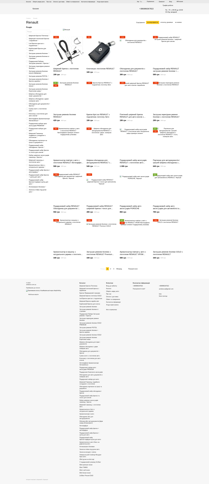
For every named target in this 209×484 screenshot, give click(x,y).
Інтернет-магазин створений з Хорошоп (37, 479)
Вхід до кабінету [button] (111, 286)
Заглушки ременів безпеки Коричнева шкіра (88, 338)
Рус (141, 1)
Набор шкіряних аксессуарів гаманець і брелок (88, 401)
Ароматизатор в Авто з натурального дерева (87, 410)
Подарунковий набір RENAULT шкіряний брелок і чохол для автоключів (100, 208)
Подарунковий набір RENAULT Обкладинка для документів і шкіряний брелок (66, 208)
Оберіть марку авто (39, 2)
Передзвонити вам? (139, 289)
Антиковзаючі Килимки (86, 446)
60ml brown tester (85, 473)
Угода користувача (102, 2)
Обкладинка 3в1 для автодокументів (86, 417)
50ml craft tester (84, 470)
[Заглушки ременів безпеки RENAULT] (68, 97)
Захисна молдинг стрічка (87, 452)
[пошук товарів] (104, 8)
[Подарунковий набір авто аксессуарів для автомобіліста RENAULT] (168, 188)
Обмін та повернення (72, 2)
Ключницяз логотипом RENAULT (100, 69)
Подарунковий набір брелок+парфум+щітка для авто (90, 438)
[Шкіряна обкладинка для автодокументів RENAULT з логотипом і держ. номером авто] (101, 142)
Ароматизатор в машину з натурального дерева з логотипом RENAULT (67, 254)
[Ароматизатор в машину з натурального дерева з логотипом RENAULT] (68, 234)
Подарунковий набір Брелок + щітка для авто (89, 434)
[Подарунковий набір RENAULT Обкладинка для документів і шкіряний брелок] (68, 188)
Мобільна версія (33, 294)
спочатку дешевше (166, 22)
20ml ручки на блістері (86, 459)
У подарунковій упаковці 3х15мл (90, 462)
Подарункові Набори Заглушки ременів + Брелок (89, 315)
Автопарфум (83, 425)
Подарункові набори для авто (89, 379)
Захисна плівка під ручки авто (89, 449)
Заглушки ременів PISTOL (88, 327)
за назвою (178, 22)
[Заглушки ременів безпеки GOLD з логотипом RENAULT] (168, 234)
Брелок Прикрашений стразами (89, 293)
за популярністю (152, 22)
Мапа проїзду (163, 296)
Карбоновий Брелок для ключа (89, 304)
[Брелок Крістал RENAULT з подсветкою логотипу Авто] (101, 97)
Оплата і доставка (58, 2)
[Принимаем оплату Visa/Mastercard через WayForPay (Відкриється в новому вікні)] (43, 290)
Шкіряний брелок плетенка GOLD (90, 296)
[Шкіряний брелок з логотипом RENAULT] (68, 51)
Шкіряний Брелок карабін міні (89, 301)
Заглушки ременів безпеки (88, 306)
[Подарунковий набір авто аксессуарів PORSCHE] (135, 188)
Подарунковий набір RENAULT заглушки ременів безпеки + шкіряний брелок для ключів (166, 71)
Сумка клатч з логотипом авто (89, 356)
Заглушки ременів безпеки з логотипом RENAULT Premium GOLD (99, 254)
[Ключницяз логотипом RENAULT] (101, 51)
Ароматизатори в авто (86, 414)
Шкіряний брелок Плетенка (88, 286)
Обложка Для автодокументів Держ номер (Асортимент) (91, 422)
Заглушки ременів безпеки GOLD (90, 335)
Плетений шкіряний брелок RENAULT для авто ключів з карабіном (132, 116)
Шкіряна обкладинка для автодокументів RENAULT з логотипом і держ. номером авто (100, 162)
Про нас (48, 2)
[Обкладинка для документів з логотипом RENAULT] (135, 51)
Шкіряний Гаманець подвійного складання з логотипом (89, 383)
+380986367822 (146, 9)
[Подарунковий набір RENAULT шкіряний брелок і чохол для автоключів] (101, 188)
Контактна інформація (88, 2)
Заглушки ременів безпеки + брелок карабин (88, 331)
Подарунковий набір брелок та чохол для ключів (89, 396)
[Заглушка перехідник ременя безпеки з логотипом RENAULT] (168, 97)
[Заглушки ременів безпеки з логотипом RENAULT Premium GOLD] (101, 234)
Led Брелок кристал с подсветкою (90, 298)
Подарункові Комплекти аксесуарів (91, 372)
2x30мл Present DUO (86, 475)
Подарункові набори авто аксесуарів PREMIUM (87, 368)
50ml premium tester (85, 465)
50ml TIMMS (83, 467)
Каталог (28, 2)
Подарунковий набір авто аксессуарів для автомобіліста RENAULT (166, 208)
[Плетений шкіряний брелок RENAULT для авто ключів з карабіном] (135, 97)
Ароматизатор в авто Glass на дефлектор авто (89, 443)
